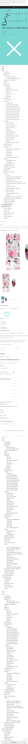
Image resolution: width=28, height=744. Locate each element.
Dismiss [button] (12, 4)
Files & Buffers (7, 168)
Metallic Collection (10, 132)
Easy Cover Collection (11, 126)
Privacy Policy (7, 214)
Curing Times (7, 209)
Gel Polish (6, 101)
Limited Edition (9, 131)
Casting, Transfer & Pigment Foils (14, 547)
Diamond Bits (9, 154)
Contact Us (6, 211)
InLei (3, 439)
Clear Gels (8, 88)
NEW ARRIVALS (7, 73)
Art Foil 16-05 (17, 348)
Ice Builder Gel (12, 423)
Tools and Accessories (9, 199)
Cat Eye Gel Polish (8, 99)
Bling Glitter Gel (10, 122)
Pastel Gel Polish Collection (13, 116)
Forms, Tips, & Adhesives (9, 172)
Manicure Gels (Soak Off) (12, 90)
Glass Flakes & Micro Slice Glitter (14, 181)
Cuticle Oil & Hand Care (9, 167)
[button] (14, 7)
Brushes (6, 158)
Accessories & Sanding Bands (13, 149)
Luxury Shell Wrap (10, 186)
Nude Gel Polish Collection (12, 114)
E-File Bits (6, 147)
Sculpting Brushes (10, 163)
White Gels (8, 96)
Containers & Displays (9, 165)
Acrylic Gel (6, 83)
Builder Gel (6, 85)
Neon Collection (10, 134)
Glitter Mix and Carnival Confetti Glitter (15, 183)
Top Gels (8, 94)
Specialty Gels (9, 93)
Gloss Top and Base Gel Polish (13, 109)
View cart (8, 32)
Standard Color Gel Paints (12, 142)
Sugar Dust (8, 195)
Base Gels (8, 86)
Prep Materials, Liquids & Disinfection (12, 198)
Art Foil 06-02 (14, 390)
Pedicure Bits (9, 155)
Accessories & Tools (11, 160)
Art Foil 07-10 (14, 393)
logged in (7, 362)
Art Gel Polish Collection (12, 104)
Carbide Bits (9, 150)
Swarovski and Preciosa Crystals (14, 196)
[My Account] (13, 62)
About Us (6, 218)
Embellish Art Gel (10, 127)
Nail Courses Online (10, 76)
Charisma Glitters (10, 180)
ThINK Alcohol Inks (8, 144)
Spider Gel (8, 140)
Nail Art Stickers (10, 190)
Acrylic (5, 81)
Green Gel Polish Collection (12, 111)
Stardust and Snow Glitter (12, 193)
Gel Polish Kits (9, 103)
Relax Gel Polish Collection (12, 119)
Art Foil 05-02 (14, 383)
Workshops (6, 75)
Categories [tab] (21, 435)
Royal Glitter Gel (10, 139)
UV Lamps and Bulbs (8, 573)
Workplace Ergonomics (9, 201)
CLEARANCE (7, 442)
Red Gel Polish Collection (12, 117)
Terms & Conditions (8, 216)
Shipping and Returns (9, 213)
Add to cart (14, 742)
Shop (3, 70)
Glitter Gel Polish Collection (13, 108)
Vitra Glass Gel (7, 145)
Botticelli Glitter (10, 124)
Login (3, 437)
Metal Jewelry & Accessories (13, 188)
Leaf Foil (8, 185)
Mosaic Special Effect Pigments (13, 178)
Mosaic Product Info (6, 206)
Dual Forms (6, 170)
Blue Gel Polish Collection (12, 106)
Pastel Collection (10, 137)
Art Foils (8, 175)
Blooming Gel (7, 98)
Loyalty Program (8, 208)
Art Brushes (9, 162)
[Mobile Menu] (14, 63)
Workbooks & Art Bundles (10, 80)
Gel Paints (6, 121)
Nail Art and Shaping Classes (13, 78)
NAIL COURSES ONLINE (7, 575)
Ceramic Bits (9, 152)
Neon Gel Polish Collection (12, 483)
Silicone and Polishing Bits (12, 157)
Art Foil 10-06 (14, 397)
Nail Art (6, 173)
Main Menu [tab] (7, 435)
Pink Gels (8, 91)
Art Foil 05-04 (14, 386)
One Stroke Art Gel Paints (12, 135)
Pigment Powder (10, 191)
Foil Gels (8, 129)
